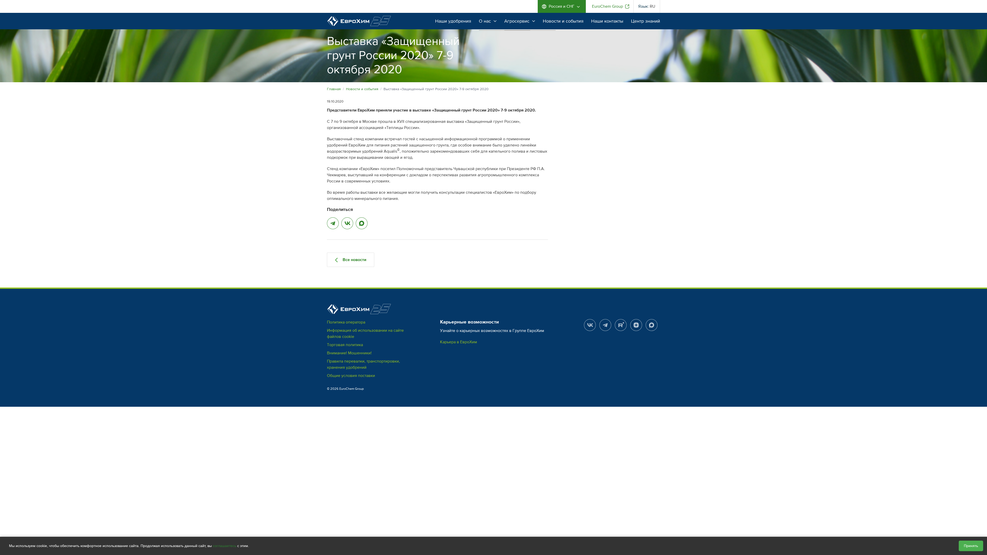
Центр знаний (645, 21)
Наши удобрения (453, 21)
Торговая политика (345, 344)
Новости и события (563, 21)
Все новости (354, 259)
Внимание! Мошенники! (349, 353)
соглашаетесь (224, 546)
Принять (971, 546)
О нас (485, 21)
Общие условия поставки (351, 375)
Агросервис (516, 21)
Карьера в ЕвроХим (458, 342)
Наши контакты (607, 21)
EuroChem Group (607, 6)
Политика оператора (346, 322)
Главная (334, 89)
